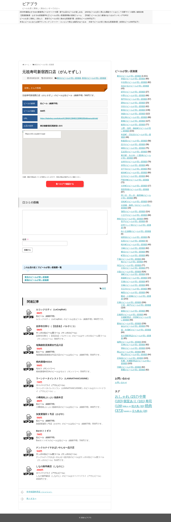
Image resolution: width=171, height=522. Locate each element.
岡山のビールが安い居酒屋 (129, 352)
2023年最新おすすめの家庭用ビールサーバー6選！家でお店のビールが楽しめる (51, 12)
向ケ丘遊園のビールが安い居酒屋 (136, 231)
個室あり (134, 401)
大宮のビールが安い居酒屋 (133, 268)
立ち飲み (139, 410)
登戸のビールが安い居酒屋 (133, 221)
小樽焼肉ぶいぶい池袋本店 (49, 397)
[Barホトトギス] (28, 436)
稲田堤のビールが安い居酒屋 (134, 237)
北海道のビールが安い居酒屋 (130, 358)
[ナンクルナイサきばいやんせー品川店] (28, 452)
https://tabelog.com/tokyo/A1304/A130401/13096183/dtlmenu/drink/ (69, 118)
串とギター (31, 499)
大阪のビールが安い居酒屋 (129, 272)
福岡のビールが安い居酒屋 (129, 342)
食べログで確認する (65, 184)
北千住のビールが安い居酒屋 (134, 169)
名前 (25, 239)
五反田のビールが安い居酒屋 (134, 152)
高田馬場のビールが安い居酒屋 (135, 189)
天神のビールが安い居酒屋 (133, 345)
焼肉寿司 (128, 411)
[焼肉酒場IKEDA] (28, 367)
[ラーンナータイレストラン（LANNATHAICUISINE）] (28, 383)
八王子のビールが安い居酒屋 (134, 215)
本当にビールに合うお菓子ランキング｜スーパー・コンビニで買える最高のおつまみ (53, 22)
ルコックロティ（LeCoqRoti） (52, 309)
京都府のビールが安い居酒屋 (130, 315)
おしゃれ (127, 396)
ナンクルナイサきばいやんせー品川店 (55, 447)
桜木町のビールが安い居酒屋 (134, 244)
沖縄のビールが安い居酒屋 (129, 367)
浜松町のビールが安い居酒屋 (134, 202)
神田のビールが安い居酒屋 (133, 148)
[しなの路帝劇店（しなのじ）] (28, 471)
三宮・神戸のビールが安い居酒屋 (136, 305)
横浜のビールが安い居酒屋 (133, 252)
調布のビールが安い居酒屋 (133, 103)
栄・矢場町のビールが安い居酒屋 (136, 330)
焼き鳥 (137, 406)
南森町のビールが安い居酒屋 (134, 278)
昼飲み (127, 406)
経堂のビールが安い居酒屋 (133, 92)
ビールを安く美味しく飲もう (31, 19)
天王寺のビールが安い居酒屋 (134, 289)
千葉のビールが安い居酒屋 (129, 259)
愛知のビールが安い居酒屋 (129, 323)
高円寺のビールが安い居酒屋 (134, 99)
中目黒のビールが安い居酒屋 (134, 82)
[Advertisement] (85, 42)
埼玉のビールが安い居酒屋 (129, 265)
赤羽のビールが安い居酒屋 (133, 165)
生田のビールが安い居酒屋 (133, 241)
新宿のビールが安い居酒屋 (94, 78)
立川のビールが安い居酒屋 (133, 176)
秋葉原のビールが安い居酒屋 (134, 141)
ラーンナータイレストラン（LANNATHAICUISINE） (63, 378)
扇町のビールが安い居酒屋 (133, 274)
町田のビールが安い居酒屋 (133, 255)
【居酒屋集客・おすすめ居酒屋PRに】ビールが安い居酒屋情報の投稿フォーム (51, 15)
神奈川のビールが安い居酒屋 (130, 219)
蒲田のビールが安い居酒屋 (133, 211)
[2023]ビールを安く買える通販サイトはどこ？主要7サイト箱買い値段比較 (114, 12)
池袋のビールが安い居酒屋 (133, 114)
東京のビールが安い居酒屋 (69, 78)
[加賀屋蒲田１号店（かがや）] (28, 419)
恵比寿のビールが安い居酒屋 (134, 117)
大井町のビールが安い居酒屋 (134, 186)
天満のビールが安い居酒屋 (133, 282)
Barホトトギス (43, 431)
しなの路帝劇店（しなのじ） (50, 466)
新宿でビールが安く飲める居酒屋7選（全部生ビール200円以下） (70, 19)
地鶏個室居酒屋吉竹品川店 (49, 345)
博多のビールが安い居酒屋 (133, 348)
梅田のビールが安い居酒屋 (133, 292)
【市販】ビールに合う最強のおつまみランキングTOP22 (106, 15)
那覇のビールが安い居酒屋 (133, 370)
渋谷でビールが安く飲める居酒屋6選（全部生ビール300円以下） (114, 22)
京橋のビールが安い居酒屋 (133, 285)
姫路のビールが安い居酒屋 (133, 311)
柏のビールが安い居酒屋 (132, 262)
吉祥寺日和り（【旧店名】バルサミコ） (56, 326)
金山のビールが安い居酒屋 (133, 326)
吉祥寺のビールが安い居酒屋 (134, 162)
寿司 (104, 288)
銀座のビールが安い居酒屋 (133, 125)
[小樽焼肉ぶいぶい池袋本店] (28, 402)
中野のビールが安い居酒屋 (133, 95)
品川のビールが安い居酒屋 (133, 144)
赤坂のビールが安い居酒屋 (133, 79)
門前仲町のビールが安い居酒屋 (135, 180)
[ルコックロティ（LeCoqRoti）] (28, 314)
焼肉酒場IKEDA (44, 362)
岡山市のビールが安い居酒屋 (134, 354)
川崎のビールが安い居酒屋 (133, 248)
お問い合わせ (121, 382)
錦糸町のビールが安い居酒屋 (134, 173)
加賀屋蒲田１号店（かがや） (50, 414)
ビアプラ (30, 4)
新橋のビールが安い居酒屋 (133, 121)
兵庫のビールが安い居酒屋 (129, 302)
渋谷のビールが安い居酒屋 (133, 106)
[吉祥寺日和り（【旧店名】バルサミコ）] (28, 331)
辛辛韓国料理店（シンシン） (39, 492)
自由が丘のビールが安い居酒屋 (135, 86)
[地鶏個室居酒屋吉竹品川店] (28, 350)
